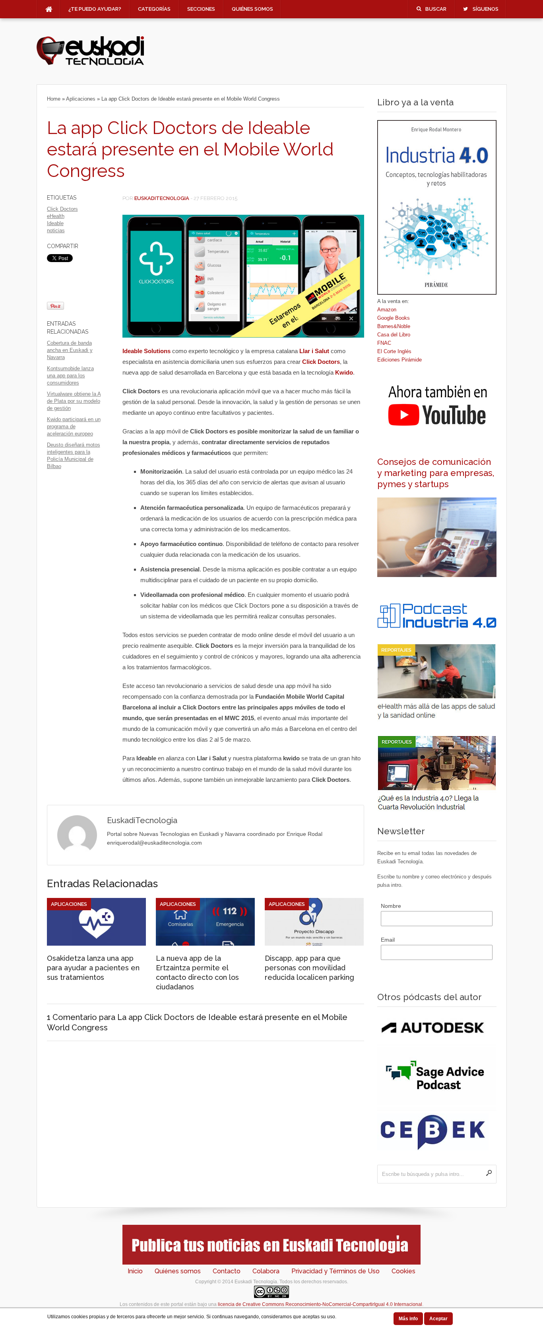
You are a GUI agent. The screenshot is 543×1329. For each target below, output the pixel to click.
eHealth (55, 216)
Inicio (135, 1271)
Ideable (55, 223)
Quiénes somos (252, 9)
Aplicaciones (80, 99)
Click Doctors (62, 209)
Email (388, 940)
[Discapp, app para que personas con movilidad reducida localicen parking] (314, 943)
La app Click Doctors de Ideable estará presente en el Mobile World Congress (190, 149)
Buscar (435, 9)
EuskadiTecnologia (161, 198)
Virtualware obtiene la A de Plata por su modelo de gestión (74, 401)
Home (53, 99)
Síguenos (485, 9)
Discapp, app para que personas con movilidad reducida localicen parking (309, 967)
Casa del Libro (393, 335)
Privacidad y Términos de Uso (335, 1271)
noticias (56, 230)
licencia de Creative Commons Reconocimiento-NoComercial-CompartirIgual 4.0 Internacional (320, 1304)
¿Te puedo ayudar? (94, 9)
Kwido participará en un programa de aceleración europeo (74, 426)
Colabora (265, 1271)
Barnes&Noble (393, 326)
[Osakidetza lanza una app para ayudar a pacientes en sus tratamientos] (96, 943)
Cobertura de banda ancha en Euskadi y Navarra (70, 350)
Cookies (403, 1271)
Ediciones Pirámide (399, 360)
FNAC (384, 343)
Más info (408, 1318)
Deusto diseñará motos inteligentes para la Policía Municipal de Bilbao (73, 455)
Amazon (386, 310)
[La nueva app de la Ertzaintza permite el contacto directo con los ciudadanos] (205, 943)
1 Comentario (72, 1017)
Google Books (393, 318)
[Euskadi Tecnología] (90, 64)
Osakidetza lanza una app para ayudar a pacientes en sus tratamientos (93, 967)
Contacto (226, 1271)
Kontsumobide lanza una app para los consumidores (70, 375)
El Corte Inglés (394, 351)
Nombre (391, 906)
